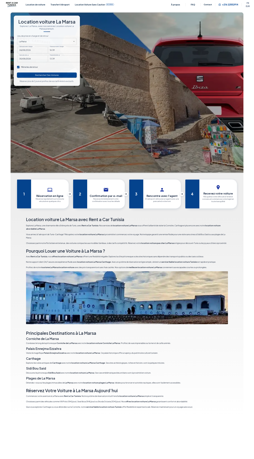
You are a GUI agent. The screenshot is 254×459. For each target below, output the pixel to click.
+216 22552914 (230, 4)
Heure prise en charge (57, 46)
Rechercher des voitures (47, 75)
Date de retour (24, 55)
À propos (175, 4)
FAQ (193, 4)
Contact (208, 4)
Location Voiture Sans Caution (94, 4)
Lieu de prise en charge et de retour (32, 36)
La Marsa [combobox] (22, 41)
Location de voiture (35, 4)
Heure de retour (55, 55)
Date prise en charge (25, 46)
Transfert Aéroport (60, 4)
